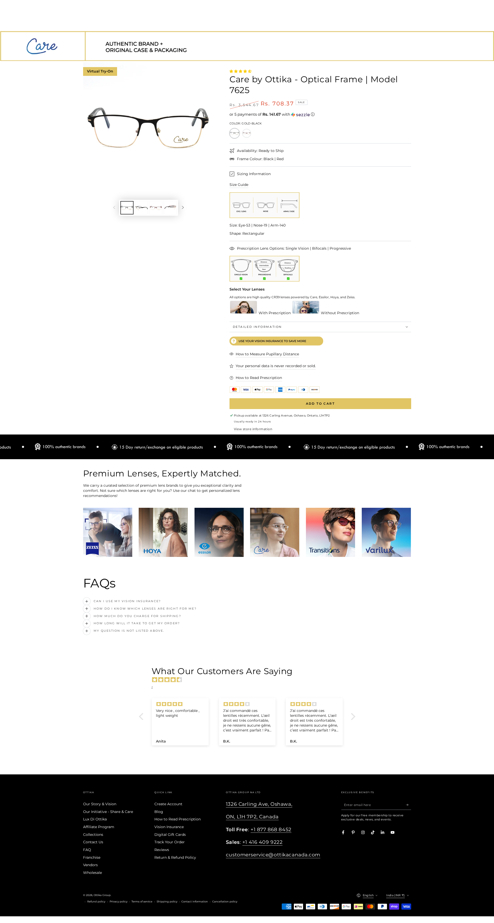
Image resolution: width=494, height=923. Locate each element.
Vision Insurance (169, 827)
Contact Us (93, 842)
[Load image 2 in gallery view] (141, 207)
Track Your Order (169, 842)
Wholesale (92, 873)
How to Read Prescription (177, 819)
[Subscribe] (408, 805)
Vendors (90, 865)
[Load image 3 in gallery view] (155, 207)
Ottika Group (102, 895)
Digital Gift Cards (170, 834)
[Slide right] (183, 207)
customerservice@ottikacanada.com (273, 855)
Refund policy (96, 901)
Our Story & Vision (99, 804)
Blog (158, 812)
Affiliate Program (98, 827)
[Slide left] (114, 207)
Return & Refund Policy (175, 857)
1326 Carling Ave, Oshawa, (259, 804)
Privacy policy (118, 901)
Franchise (91, 857)
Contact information (194, 901)
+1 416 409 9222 (262, 842)
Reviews (161, 850)
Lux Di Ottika (95, 819)
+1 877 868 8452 (271, 829)
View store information (253, 429)
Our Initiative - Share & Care (108, 812)
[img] (250, 679)
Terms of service (141, 901)
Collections (93, 834)
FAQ (87, 850)
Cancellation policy (224, 901)
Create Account (168, 804)
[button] (320, 114)
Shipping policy (167, 901)
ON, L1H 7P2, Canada (252, 817)
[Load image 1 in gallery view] (127, 207)
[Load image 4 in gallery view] (170, 207)
